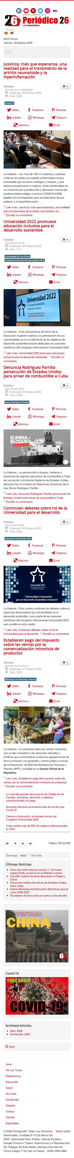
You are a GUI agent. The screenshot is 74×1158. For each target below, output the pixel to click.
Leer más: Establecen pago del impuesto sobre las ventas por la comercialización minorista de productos (35, 780)
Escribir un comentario (19, 215)
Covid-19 (9, 103)
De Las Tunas (14, 1070)
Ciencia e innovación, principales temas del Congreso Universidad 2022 (31, 817)
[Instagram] (47, 10)
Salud (9, 1088)
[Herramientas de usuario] (65, 86)
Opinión (10, 1117)
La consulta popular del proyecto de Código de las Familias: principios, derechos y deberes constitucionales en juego (35, 797)
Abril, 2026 (16, 1031)
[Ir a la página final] (30, 843)
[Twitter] (40, 10)
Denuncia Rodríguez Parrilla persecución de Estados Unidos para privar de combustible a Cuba (36, 371)
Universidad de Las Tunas (17, 256)
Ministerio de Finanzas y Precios (20, 679)
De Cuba (11, 1093)
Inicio (9, 1064)
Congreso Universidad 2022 (18, 538)
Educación (12, 1082)
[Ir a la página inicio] (7, 843)
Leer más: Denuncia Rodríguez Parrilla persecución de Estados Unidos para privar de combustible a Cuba (37, 495)
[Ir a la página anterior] (15, 843)
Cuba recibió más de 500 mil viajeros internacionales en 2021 (37, 827)
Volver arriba (63, 1131)
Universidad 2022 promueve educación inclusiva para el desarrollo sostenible (30, 226)
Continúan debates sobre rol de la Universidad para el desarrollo (35, 510)
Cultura (10, 1111)
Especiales (12, 1123)
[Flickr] (55, 11)
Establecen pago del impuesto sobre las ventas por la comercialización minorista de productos (31, 646)
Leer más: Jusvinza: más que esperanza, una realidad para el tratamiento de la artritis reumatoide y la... (37, 209)
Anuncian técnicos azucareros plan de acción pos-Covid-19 (35, 808)
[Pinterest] (33, 10)
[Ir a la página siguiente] (23, 843)
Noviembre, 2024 (20, 1034)
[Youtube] (26, 10)
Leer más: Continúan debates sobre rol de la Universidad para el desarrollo (31, 631)
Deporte (10, 1105)
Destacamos (13, 1076)
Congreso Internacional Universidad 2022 (24, 260)
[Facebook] (19, 10)
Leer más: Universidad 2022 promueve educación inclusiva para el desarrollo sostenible (34, 355)
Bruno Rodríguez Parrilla (17, 402)
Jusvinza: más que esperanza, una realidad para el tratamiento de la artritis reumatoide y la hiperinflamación (35, 70)
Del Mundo (12, 1099)
